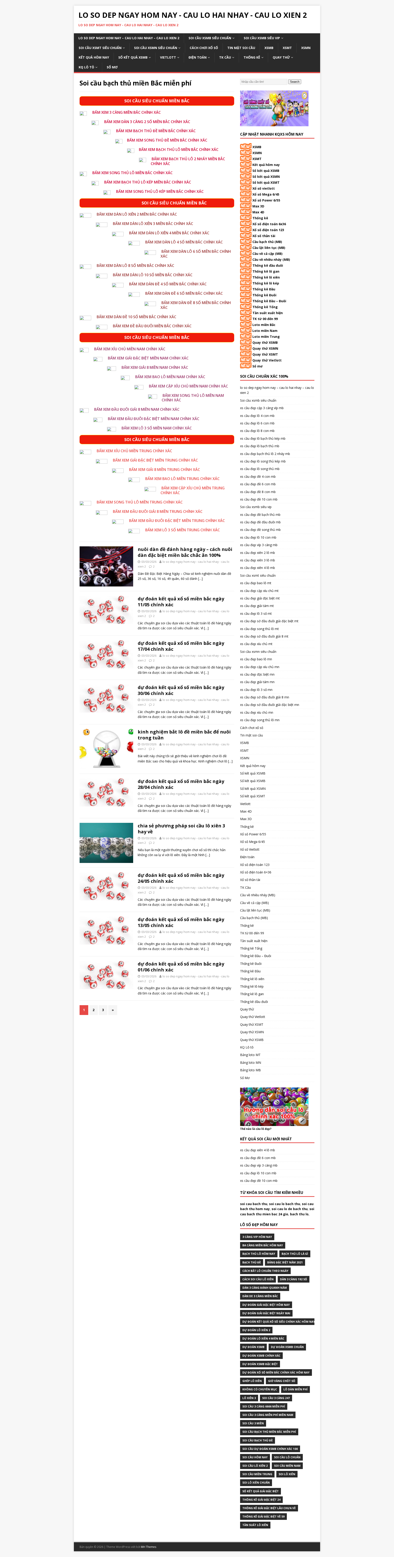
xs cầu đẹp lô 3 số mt (256, 613)
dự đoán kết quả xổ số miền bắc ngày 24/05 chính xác (181, 878)
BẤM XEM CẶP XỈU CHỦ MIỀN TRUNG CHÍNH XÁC (193, 490)
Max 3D (258, 206)
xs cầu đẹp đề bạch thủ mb (260, 514)
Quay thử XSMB (265, 342)
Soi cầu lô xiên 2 (255, 1466)
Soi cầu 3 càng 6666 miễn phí (263, 1406)
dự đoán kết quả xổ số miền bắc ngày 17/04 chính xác (181, 646)
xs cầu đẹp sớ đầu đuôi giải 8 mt (264, 636)
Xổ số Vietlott (249, 849)
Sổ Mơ (112, 67)
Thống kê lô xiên (266, 277)
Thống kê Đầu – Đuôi (269, 301)
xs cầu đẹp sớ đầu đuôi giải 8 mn (264, 697)
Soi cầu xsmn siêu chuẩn (155, 48)
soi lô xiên (287, 1474)
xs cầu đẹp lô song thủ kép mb (263, 461)
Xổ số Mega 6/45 (265, 194)
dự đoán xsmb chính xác (261, 1356)
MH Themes (148, 1547)
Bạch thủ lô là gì (295, 1254)
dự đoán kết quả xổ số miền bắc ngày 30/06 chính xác (181, 690)
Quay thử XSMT (265, 354)
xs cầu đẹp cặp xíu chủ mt (259, 591)
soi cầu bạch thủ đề (257, 1440)
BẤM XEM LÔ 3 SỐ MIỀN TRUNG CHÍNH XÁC (182, 529)
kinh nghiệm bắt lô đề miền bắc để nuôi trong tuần (184, 735)
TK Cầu (225, 57)
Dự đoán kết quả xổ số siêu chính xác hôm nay (278, 1322)
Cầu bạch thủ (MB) (267, 242)
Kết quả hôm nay (94, 57)
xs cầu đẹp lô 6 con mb (257, 423)
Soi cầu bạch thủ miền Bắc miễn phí (269, 1432)
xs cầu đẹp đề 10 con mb (258, 499)
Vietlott (168, 57)
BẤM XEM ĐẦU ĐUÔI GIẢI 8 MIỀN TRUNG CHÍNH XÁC (157, 511)
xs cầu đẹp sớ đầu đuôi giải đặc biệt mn (269, 704)
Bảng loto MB (250, 1070)
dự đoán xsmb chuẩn (287, 1347)
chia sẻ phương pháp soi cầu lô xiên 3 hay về (181, 829)
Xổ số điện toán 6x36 (269, 224)
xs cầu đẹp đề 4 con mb (258, 476)
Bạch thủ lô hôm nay (258, 1254)
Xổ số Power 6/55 (266, 200)
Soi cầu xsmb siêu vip (262, 38)
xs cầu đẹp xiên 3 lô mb (257, 560)
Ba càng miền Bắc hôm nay (262, 1245)
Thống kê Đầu (263, 289)
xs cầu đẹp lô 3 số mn (256, 689)
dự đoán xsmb (253, 1347)
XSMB (268, 48)
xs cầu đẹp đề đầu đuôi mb (260, 522)
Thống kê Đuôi (264, 295)
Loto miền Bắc (263, 325)
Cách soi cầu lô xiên (258, 1279)
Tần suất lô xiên (255, 1525)
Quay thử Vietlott (267, 360)
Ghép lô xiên (252, 1381)
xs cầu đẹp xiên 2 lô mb (257, 552)
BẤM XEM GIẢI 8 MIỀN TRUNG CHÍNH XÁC (164, 469)
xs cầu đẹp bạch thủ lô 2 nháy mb (265, 454)
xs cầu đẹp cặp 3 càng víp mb (262, 408)
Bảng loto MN (250, 1062)
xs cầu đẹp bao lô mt (255, 583)
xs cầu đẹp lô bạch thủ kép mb (262, 438)
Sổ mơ (257, 366)
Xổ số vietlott (263, 188)
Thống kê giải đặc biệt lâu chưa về (269, 1508)
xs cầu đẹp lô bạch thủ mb (259, 446)
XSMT (287, 48)
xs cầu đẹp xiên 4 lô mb (257, 567)
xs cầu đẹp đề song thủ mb (260, 529)
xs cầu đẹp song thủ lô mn (260, 720)
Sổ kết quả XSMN (266, 176)
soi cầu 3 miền (253, 1423)
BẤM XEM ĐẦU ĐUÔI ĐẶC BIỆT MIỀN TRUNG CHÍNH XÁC (177, 520)
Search (294, 81)
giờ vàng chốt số (281, 1381)
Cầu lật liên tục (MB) (268, 247)
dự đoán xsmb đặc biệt (260, 1364)
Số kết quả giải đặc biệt (260, 1491)
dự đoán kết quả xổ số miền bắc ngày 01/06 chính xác (181, 967)
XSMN (306, 48)
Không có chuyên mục (259, 1389)
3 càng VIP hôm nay (257, 1237)
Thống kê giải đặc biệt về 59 (263, 1516)
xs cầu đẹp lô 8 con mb (257, 431)
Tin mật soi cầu (241, 48)
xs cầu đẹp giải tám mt (257, 606)
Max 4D (258, 212)
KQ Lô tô (86, 67)
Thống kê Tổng (265, 307)
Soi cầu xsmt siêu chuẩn (100, 48)
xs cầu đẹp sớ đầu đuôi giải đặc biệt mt (269, 621)
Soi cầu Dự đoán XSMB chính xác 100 (270, 1449)
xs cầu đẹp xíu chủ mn (256, 712)
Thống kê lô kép (265, 283)
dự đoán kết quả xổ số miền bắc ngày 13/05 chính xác (181, 922)
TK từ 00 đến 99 (265, 319)
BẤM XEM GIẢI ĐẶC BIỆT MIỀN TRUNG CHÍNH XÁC (155, 460)
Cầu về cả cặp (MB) (267, 253)
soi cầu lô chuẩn (287, 1457)
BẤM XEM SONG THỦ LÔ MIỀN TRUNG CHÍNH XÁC (140, 502)
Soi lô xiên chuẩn (256, 1483)
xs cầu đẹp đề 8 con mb (258, 492)
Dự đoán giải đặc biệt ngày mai (266, 1313)
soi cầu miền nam (287, 1466)
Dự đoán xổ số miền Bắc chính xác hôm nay (276, 1372)
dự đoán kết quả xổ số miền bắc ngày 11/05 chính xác (181, 602)
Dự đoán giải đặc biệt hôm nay (266, 1305)
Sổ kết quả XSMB (133, 57)
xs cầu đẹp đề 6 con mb (258, 484)
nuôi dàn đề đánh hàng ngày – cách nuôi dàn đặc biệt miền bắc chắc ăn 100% (185, 552)
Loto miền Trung (266, 336)
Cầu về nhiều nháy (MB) (271, 259)
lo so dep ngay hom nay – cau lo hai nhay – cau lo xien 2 (128, 38)
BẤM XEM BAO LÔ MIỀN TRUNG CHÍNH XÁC (182, 478)
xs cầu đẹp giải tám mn (257, 682)
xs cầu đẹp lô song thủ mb (260, 469)
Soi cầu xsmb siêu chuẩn (210, 38)
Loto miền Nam (264, 330)
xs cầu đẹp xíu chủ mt (256, 644)
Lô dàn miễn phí (295, 1389)
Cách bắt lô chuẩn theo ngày (265, 1271)
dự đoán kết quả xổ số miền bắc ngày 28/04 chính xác (181, 784)
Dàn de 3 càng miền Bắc (260, 1296)
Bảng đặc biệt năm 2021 (285, 1262)
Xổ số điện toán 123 (268, 230)
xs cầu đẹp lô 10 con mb (258, 537)
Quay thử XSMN (265, 348)
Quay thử (281, 57)
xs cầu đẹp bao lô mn (256, 659)
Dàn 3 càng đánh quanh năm (264, 1288)
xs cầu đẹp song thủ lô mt (259, 629)
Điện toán (198, 57)
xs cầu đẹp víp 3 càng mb (258, 545)
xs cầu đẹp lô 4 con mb (257, 415)
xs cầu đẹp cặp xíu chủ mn (259, 667)
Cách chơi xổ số (204, 48)
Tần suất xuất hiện (267, 313)
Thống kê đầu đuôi (267, 265)
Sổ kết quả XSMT (266, 182)
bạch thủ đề (251, 1262)
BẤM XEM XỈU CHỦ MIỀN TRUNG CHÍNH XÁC (134, 450)
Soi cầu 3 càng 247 (276, 1398)
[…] (200, 578)
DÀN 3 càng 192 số (293, 1279)
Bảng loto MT (250, 1055)
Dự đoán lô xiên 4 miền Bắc (263, 1338)
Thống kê (252, 57)
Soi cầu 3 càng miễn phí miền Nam (267, 1415)
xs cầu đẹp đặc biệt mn (257, 674)
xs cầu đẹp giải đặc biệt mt (260, 598)
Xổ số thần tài (263, 236)
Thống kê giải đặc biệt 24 (261, 1500)
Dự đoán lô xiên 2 (256, 1330)
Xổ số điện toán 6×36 (255, 872)
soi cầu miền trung (257, 1474)
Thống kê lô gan (265, 271)
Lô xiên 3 (249, 1398)
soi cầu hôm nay (255, 1457)
